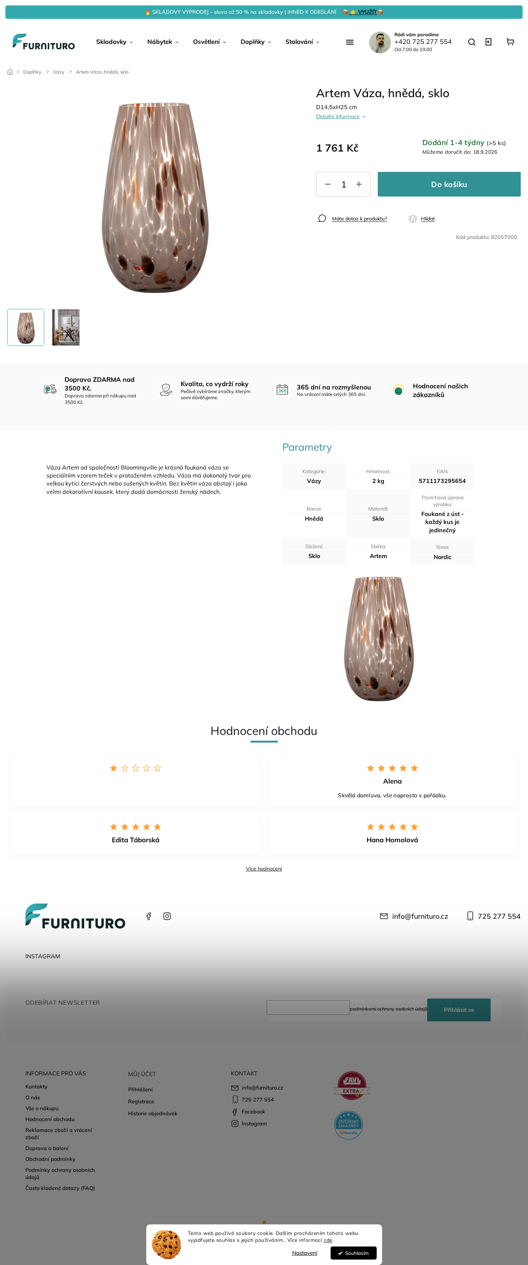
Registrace (141, 1101)
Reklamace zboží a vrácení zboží (58, 1134)
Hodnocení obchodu (49, 1119)
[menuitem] (114, 41)
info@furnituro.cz (420, 916)
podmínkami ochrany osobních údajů (388, 1009)
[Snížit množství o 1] (328, 186)
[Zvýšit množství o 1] (359, 186)
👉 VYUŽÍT (363, 12)
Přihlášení (140, 1089)
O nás (32, 1097)
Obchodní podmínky (50, 1159)
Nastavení (305, 1252)
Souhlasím (357, 1253)
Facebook (148, 916)
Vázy (314, 480)
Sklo (378, 518)
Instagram (166, 916)
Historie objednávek (152, 1113)
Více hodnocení (264, 868)
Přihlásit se (459, 1009)
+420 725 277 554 (423, 41)
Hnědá (314, 518)
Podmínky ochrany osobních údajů (60, 1174)
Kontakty (36, 1086)
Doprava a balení (47, 1148)
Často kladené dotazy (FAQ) (60, 1188)
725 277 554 (499, 916)
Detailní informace (338, 116)
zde (328, 1240)
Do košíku (449, 184)
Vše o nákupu (41, 1108)
